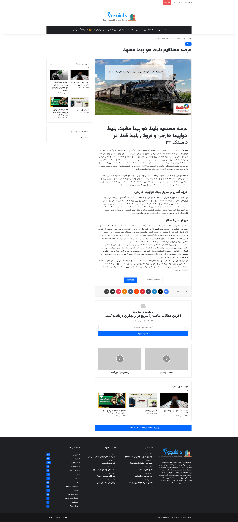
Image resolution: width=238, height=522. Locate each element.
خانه (188, 38)
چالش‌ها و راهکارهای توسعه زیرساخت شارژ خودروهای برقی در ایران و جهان (60, 86)
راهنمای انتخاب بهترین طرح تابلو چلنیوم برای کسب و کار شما (114, 411)
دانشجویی (74, 462)
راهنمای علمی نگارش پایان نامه (78, 132)
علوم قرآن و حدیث (71, 498)
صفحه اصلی (162, 30)
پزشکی (121, 30)
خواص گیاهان (73, 470)
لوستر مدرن (84, 137)
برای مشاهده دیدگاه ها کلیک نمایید (143, 427)
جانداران (75, 474)
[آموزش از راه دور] (143, 400)
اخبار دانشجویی (149, 30)
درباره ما (49, 517)
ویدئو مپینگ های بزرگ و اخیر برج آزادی (176, 411)
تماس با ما (57, 517)
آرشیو (65, 517)
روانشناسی (111, 30)
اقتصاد (130, 30)
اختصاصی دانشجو (72, 486)
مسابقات (75, 502)
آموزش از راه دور (151, 410)
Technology (74, 506)
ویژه (76, 458)
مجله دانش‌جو (73, 494)
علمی (138, 30)
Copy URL (130, 280)
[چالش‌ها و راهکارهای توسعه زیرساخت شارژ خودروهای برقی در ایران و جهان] (59, 75)
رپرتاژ (183, 38)
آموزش (75, 455)
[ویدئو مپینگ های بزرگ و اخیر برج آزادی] (174, 400)
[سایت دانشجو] (119, 15)
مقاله (76, 478)
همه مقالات (74, 466)
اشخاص (75, 490)
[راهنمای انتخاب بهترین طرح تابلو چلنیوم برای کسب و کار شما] (112, 400)
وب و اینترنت (99, 30)
